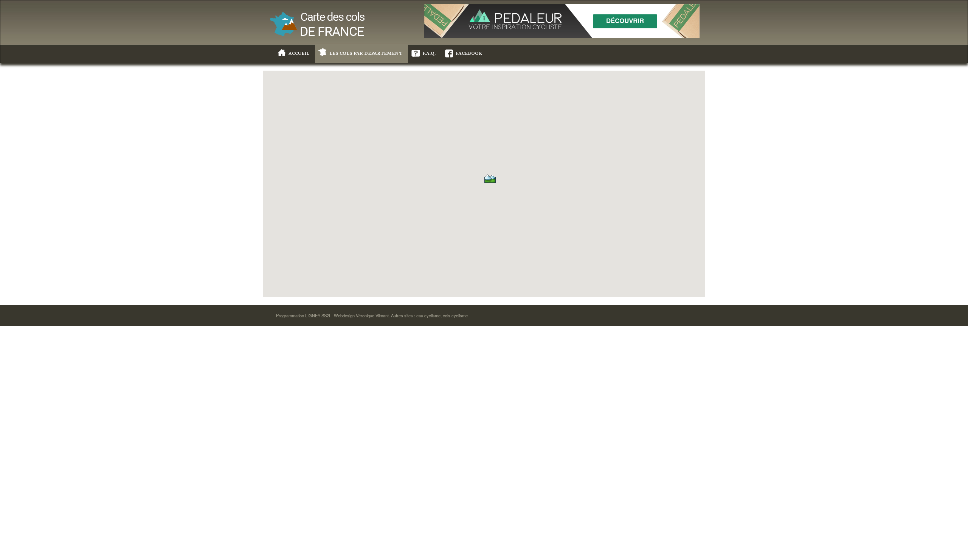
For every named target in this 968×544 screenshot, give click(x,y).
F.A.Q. (429, 53)
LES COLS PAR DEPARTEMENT (365, 53)
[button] (490, 178)
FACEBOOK (469, 53)
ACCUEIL (299, 53)
